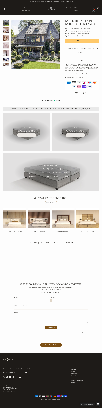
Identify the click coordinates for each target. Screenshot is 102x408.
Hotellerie (68, 7)
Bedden (17, 7)
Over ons (82, 52)
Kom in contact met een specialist (82, 48)
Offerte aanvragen (82, 40)
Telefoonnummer (20, 305)
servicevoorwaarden (60, 332)
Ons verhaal (83, 7)
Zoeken (73, 382)
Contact (76, 10)
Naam (16, 297)
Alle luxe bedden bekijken (61, 176)
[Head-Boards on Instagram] (4, 377)
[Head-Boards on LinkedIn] (20, 377)
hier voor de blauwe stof (87, 68)
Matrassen (33, 7)
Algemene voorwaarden (77, 380)
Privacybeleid (74, 373)
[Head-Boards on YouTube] (10, 377)
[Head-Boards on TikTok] (17, 377)
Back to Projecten (52, 344)
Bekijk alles (51, 202)
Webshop (76, 7)
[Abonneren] (26, 372)
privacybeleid (48, 332)
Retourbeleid (74, 378)
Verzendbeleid (74, 375)
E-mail (53, 297)
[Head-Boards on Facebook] (7, 377)
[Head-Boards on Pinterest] (13, 377)
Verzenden (50, 327)
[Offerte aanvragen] (26, 132)
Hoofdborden (25, 7)
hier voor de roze (70, 68)
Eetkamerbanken (26, 10)
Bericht (17, 312)
